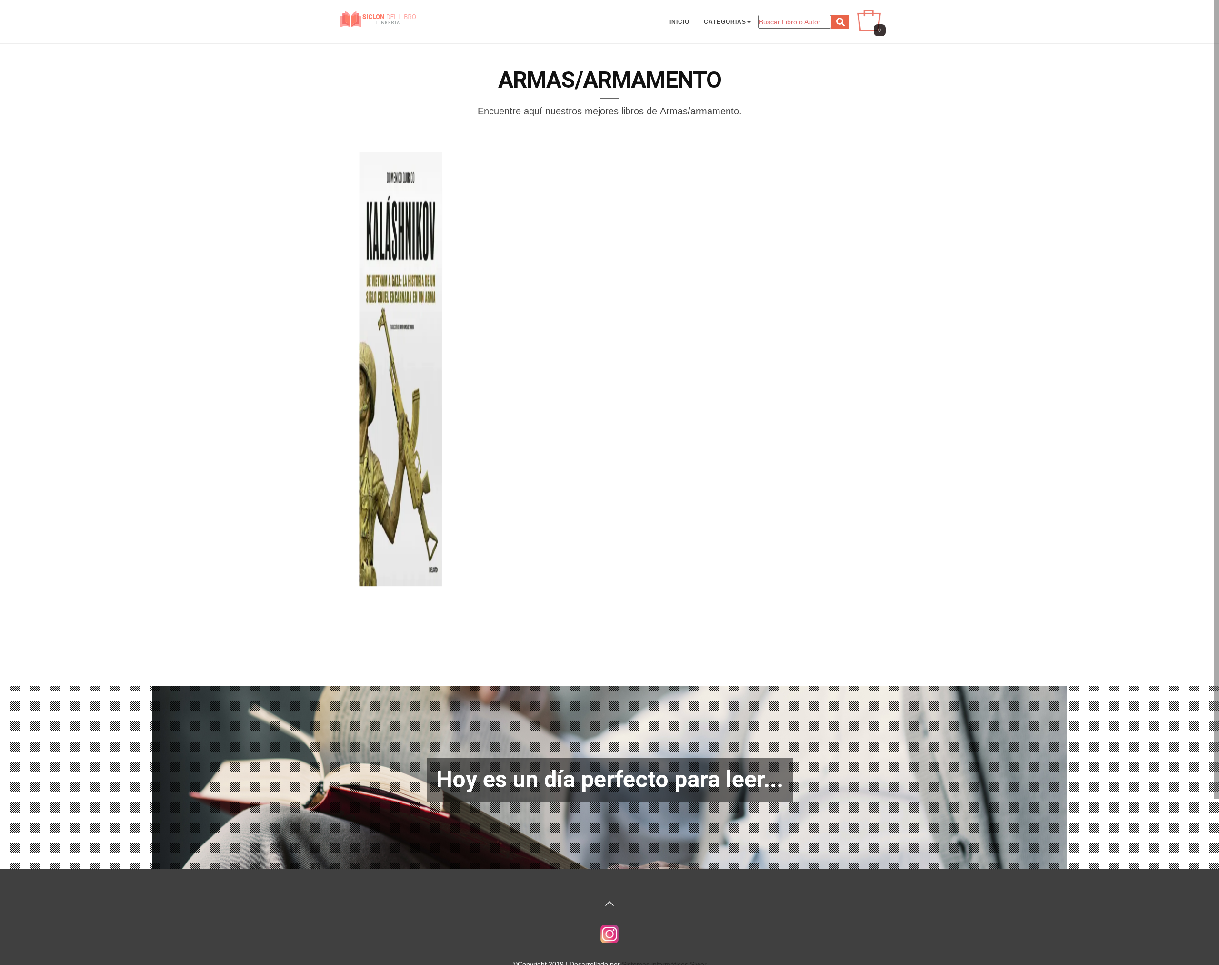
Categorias (725, 22)
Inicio (679, 22)
